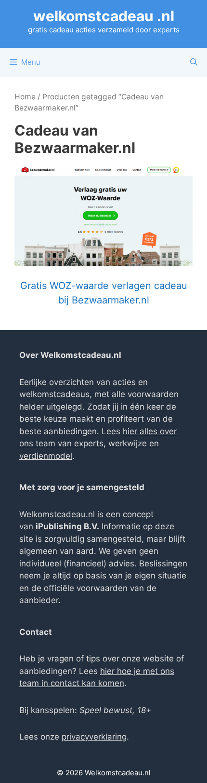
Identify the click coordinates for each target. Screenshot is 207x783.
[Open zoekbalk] (194, 62)
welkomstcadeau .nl (103, 16)
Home (25, 96)
